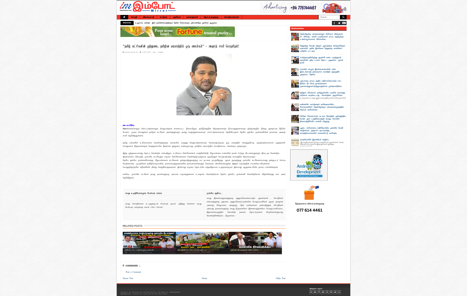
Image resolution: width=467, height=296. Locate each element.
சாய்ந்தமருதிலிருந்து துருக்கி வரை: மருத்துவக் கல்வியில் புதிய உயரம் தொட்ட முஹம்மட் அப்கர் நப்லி (321, 60)
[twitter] (339, 23)
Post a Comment (133, 272)
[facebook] (334, 23)
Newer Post (128, 278)
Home (204, 278)
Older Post (281, 278)
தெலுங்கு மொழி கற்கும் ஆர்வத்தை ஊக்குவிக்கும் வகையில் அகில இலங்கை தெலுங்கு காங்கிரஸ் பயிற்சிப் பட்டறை (322, 48)
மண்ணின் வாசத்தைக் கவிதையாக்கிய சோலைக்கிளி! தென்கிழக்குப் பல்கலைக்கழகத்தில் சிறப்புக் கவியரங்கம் (181, 23)
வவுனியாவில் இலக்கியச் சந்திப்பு (314, 140)
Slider (154, 52)
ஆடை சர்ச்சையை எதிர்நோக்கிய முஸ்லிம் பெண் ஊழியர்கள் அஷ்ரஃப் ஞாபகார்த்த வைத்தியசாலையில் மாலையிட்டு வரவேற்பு (321, 131)
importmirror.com (125, 294)
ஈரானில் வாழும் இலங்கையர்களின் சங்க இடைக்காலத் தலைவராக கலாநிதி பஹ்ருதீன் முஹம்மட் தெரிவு (320, 72)
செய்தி (134, 17)
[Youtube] (344, 23)
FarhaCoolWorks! (175, 292)
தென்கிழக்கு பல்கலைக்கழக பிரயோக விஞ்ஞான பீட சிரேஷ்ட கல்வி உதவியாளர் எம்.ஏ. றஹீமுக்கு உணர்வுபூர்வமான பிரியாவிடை (322, 37)
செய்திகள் (160, 52)
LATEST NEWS (146, 52)
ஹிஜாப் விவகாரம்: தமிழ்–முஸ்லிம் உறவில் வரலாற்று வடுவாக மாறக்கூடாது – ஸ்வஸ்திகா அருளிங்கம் (322, 94)
